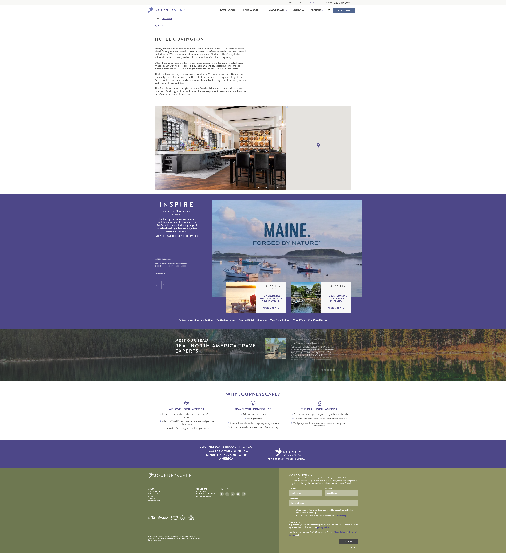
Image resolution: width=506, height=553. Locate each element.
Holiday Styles (251, 10)
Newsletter (315, 3)
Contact (344, 10)
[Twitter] (227, 494)
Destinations (227, 10)
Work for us (153, 494)
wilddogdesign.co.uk (353, 547)
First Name (293, 488)
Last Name (329, 488)
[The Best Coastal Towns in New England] (306, 297)
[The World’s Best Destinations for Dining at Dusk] (241, 297)
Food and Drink (246, 320)
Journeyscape (167, 9)
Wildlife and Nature (317, 320)
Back (160, 25)
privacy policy (323, 527)
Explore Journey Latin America (286, 459)
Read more (269, 308)
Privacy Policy (154, 491)
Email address (294, 498)
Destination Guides (271, 287)
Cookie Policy (154, 501)
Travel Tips (299, 320)
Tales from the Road (280, 320)
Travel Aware (174, 517)
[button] (256, 187)
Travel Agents (201, 491)
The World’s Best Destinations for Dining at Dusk (271, 299)
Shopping (262, 320)
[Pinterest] (233, 494)
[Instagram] (244, 494)
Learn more (160, 273)
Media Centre (201, 489)
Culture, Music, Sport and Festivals (196, 320)
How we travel (276, 10)
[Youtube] (238, 494)
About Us (316, 10)
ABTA (163, 517)
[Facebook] (222, 494)
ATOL (182, 517)
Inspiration (298, 10)
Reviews (151, 496)
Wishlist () (295, 2)
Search (329, 10)
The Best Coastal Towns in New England (336, 299)
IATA (191, 517)
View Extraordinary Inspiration (177, 236)
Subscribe (348, 541)
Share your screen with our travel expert (206, 495)
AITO (151, 517)
